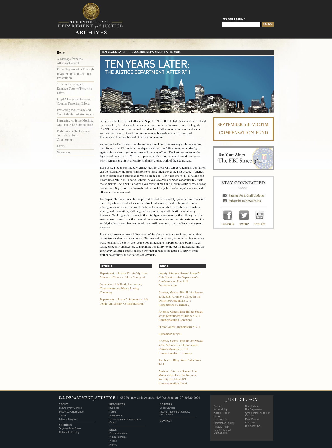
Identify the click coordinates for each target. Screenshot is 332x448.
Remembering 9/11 (170, 334)
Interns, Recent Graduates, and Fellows (175, 412)
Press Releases (118, 433)
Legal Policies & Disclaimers (222, 431)
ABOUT (63, 404)
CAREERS (166, 404)
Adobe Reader (222, 412)
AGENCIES (65, 425)
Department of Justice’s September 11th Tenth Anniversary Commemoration (124, 301)
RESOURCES (117, 404)
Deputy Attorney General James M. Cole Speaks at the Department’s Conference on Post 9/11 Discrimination (180, 279)
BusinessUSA (252, 426)
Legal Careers (167, 407)
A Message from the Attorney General (70, 60)
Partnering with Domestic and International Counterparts (73, 135)
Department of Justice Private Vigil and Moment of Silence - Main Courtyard (124, 275)
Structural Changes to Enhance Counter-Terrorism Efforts (74, 88)
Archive (218, 406)
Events (61, 146)
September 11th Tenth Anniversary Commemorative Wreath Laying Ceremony (121, 288)
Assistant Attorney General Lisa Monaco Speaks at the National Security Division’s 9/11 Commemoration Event (178, 377)
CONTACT (166, 420)
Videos (113, 440)
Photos (113, 444)
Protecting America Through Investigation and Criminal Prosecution (75, 73)
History (63, 415)
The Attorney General (70, 407)
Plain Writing (252, 419)
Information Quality (224, 423)
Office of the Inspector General (257, 414)
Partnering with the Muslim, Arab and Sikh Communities (75, 122)
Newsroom (64, 152)
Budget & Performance (71, 411)
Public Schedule (118, 437)
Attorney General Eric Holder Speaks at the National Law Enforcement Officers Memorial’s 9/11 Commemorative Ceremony (181, 347)
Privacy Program (68, 419)
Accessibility (220, 409)
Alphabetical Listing (69, 432)
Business (114, 407)
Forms (113, 411)
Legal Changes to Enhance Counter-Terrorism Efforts (74, 101)
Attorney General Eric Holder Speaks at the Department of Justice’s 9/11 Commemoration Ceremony (181, 316)
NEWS (113, 429)
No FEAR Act (221, 419)
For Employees (253, 409)
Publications (115, 415)
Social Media (252, 406)
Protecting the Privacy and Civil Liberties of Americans (75, 112)
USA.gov (250, 422)
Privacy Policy (221, 426)
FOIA (217, 416)
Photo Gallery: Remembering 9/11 (180, 327)
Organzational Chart (70, 428)
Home (61, 52)
